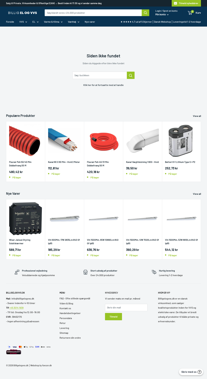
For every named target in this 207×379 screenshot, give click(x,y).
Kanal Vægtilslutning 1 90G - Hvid (142, 162)
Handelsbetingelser (70, 313)
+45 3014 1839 (16, 307)
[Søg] (145, 12)
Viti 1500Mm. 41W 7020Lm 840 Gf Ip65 (142, 241)
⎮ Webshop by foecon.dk (40, 365)
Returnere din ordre (70, 337)
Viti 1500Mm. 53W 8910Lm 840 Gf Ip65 (181, 241)
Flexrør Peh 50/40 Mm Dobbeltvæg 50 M (20, 164)
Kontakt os (65, 308)
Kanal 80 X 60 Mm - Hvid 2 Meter (64, 162)
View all (197, 115)
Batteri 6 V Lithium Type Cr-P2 (180, 162)
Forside (10, 21)
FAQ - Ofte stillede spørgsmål (75, 298)
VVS (21, 21)
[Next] (201, 151)
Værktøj (72, 21)
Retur (63, 322)
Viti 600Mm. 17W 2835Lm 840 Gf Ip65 (64, 241)
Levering (64, 327)
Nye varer (90, 21)
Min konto (160, 14)
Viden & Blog (66, 303)
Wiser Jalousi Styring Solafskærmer (19, 241)
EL (33, 21)
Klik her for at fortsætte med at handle (103, 84)
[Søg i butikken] (131, 75)
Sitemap (64, 332)
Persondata (66, 318)
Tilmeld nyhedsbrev (188, 3)
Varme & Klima (51, 21)
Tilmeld (113, 316)
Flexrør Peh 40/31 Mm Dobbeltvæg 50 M (98, 164)
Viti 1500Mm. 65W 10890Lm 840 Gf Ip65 (103, 241)
